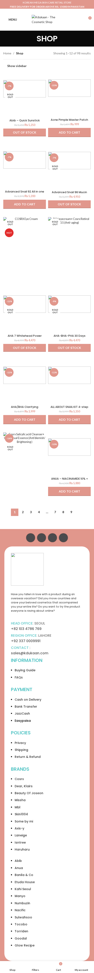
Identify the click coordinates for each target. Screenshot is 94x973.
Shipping (21, 750)
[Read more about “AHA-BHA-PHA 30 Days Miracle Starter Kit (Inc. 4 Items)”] (69, 348)
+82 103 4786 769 (26, 628)
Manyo (20, 896)
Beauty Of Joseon (29, 793)
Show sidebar (17, 65)
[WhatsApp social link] (52, 537)
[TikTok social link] (63, 537)
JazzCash (22, 713)
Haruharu (22, 849)
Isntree (20, 842)
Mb (17, 807)
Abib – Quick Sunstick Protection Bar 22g (24, 122)
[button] (69, 132)
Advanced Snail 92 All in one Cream (24, 193)
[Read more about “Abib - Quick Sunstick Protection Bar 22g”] (24, 132)
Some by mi (24, 821)
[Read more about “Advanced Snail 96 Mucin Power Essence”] (69, 204)
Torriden (21, 931)
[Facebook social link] (30, 537)
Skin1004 (21, 814)
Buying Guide (25, 670)
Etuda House (25, 882)
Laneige (21, 835)
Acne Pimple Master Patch (69, 120)
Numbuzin (22, 903)
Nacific (20, 910)
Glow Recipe (25, 945)
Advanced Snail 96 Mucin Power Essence (69, 193)
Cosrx (19, 779)
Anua (19, 868)
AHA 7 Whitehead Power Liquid (25, 337)
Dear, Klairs (24, 786)
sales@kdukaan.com (29, 653)
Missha (20, 800)
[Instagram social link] (41, 537)
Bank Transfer (26, 706)
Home (7, 53)
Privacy (20, 743)
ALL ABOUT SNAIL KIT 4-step (69, 407)
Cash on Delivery (28, 699)
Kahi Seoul (23, 889)
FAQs (19, 677)
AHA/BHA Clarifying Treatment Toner (24, 408)
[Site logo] (47, 19)
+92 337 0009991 (25, 640)
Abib (18, 861)
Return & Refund (28, 757)
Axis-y (19, 828)
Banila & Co (24, 875)
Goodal (21, 938)
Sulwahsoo (23, 917)
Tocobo (21, 924)
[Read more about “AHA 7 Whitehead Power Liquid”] (24, 348)
